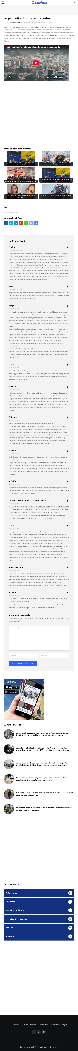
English (65, 1025)
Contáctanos (43, 1025)
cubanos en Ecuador (11, 212)
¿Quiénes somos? (29, 1025)
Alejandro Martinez (14, 22)
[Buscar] (75, 2)
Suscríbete (15, 1025)
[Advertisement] (39, 98)
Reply (67, 247)
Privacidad (55, 1025)
